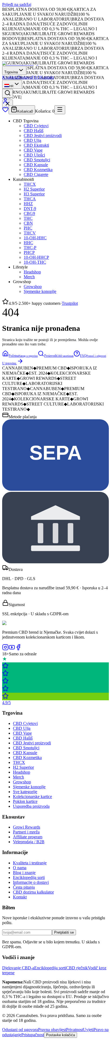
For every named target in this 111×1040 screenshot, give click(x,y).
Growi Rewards (26, 827)
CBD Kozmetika (38, 169)
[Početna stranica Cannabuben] (20, 63)
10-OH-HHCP (36, 257)
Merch (29, 276)
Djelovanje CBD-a (18, 968)
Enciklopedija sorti (29, 877)
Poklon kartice (25, 801)
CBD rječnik (77, 968)
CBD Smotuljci (37, 160)
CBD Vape (33, 150)
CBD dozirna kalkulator (33, 892)
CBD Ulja (32, 140)
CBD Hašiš (33, 130)
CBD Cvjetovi (36, 125)
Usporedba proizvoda (31, 806)
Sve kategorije (25, 791)
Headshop (32, 272)
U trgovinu (9, 363)
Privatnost (74, 1029)
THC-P (30, 247)
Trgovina (11, 72)
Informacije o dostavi (31, 882)
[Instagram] (5, 649)
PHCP (29, 252)
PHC (28, 228)
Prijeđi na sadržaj (16, 4)
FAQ (36, 77)
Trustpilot (70, 303)
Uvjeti (88, 1029)
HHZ (28, 203)
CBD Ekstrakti (36, 145)
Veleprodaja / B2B (28, 841)
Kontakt (47, 77)
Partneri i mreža (26, 832)
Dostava (25, 77)
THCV (30, 233)
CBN (28, 223)
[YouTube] (12, 649)
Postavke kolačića (60, 1035)
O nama (19, 867)
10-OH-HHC (35, 238)
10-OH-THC (35, 262)
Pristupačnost (32, 1034)
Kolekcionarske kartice (32, 796)
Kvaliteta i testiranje (30, 863)
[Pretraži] (7, 93)
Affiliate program (27, 837)
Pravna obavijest (52, 1029)
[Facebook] (18, 649)
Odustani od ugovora (20, 1029)
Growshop (33, 286)
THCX (30, 184)
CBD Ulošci (34, 155)
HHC (28, 242)
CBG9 (29, 213)
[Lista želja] (5, 111)
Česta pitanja (24, 887)
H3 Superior (34, 194)
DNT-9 (30, 208)
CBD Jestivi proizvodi (43, 135)
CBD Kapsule (36, 164)
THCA (30, 199)
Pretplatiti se (64, 932)
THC (28, 218)
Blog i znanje (24, 872)
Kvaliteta (10, 77)
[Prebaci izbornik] (59, 109)
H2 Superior (34, 189)
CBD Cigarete (36, 174)
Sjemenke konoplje (40, 291)
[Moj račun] (5, 102)
